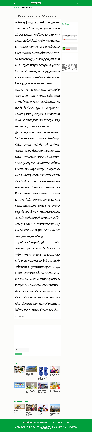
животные (75, 58)
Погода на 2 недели (65, 25)
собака (68, 68)
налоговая (19, 316)
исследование (69, 60)
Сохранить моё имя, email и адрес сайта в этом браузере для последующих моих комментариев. (30, 346)
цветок (63, 70)
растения (72, 67)
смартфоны (64, 68)
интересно (64, 60)
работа (69, 67)
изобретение (75, 59)
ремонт (76, 67)
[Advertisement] (37, 11)
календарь (75, 60)
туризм (70, 69)
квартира (63, 61)
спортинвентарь (74, 68)
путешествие (64, 67)
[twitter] (58, 315)
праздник (72, 65)
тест (63, 69)
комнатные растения (72, 61)
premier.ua (67, 422)
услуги (73, 69)
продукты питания (66, 66)
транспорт (66, 69)
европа (71, 58)
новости (22, 316)
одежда (63, 65)
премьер (75, 65)
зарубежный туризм (65, 59)
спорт (70, 68)
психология (75, 66)
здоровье (70, 59)
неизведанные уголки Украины (67, 64)
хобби (76, 69)
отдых (66, 65)
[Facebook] (56, 315)
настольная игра (74, 63)
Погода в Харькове (65, 23)
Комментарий (17, 329)
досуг (67, 58)
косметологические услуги (67, 62)
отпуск (69, 65)
